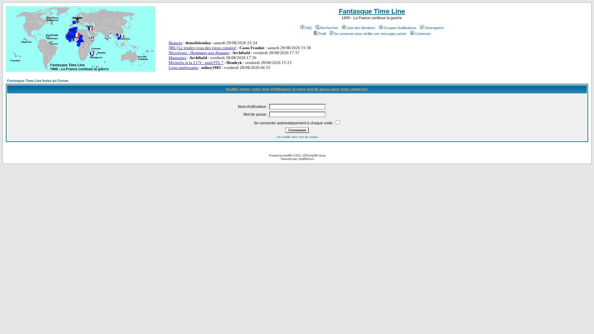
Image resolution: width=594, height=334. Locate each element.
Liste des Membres (360, 28)
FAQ (308, 28)
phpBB (287, 155)
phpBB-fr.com (306, 159)
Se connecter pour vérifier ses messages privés (370, 34)
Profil (322, 34)
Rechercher (329, 28)
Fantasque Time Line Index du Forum (37, 81)
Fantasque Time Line (372, 11)
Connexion (423, 34)
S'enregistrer (434, 28)
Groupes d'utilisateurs (400, 28)
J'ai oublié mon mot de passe (297, 137)
